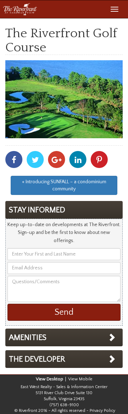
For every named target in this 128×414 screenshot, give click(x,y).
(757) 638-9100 (64, 405)
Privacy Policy (102, 410)
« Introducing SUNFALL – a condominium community (64, 185)
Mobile (85, 379)
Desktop (55, 379)
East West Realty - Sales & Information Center (64, 387)
